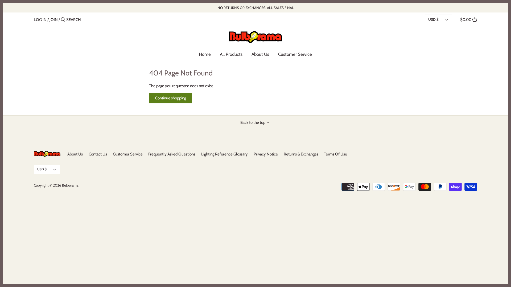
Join (54, 19)
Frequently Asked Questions (171, 154)
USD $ (433, 19)
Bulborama (70, 185)
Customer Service (128, 154)
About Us (75, 154)
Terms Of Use (335, 154)
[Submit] (63, 20)
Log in (40, 19)
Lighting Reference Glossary (224, 154)
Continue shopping (170, 98)
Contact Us (98, 154)
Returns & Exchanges (301, 154)
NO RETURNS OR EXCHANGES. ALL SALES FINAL (255, 8)
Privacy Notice (266, 154)
